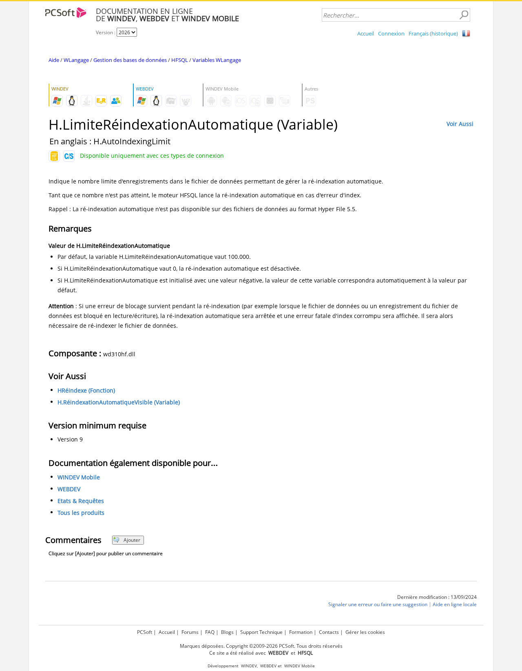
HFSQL (179, 60)
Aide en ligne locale (455, 604)
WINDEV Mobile (79, 477)
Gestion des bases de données (130, 60)
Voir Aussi (460, 124)
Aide (54, 60)
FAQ (210, 632)
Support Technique (261, 632)
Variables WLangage (216, 60)
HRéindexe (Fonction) (86, 390)
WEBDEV (69, 489)
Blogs (227, 632)
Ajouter (132, 539)
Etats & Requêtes (81, 501)
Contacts (329, 632)
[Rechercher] (464, 15)
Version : (106, 32)
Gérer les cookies (365, 632)
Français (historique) (433, 33)
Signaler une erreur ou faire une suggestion (377, 604)
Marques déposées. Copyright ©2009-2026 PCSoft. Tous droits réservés (261, 645)
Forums (190, 632)
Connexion (391, 33)
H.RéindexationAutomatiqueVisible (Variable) (119, 402)
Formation (300, 632)
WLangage (76, 60)
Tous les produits (81, 512)
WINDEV (249, 666)
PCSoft (144, 632)
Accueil (365, 33)
